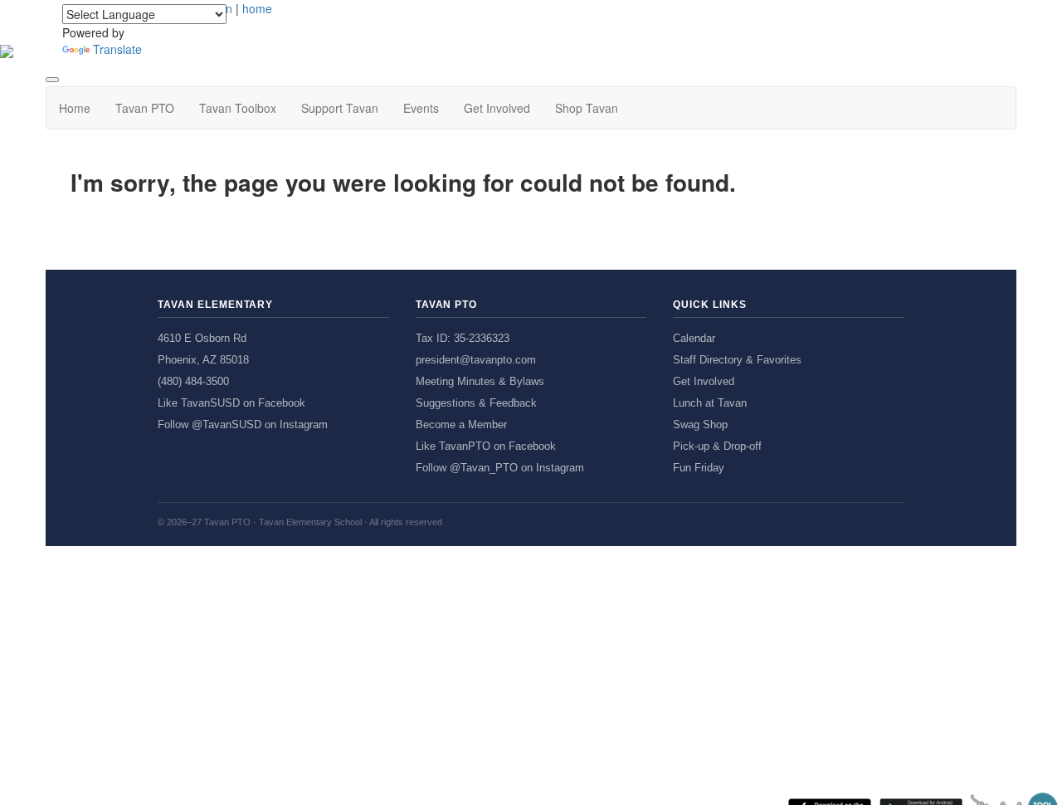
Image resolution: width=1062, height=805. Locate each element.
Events (421, 108)
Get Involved (497, 108)
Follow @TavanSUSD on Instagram (243, 424)
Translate (117, 49)
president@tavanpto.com (476, 360)
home (257, 8)
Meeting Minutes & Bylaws (480, 381)
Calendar (694, 338)
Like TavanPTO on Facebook (486, 446)
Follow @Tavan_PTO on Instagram (500, 467)
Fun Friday (698, 467)
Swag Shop (700, 424)
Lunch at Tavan (710, 403)
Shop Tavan (586, 108)
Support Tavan (339, 108)
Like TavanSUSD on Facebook (231, 403)
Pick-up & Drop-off (717, 446)
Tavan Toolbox (237, 108)
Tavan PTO (144, 108)
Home (74, 108)
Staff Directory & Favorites (737, 360)
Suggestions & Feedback (476, 403)
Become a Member (461, 424)
